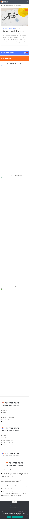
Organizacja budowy (9, 28)
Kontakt (4, 412)
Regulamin (4, 415)
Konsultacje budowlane (7, 440)
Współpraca (5, 438)
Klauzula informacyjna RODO (9, 417)
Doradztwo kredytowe (7, 442)
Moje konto (5, 410)
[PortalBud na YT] (27, 53)
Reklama (4, 435)
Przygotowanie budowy (7, 444)
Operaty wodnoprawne (8, 447)
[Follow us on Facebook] (25, 53)
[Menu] (27, 2)
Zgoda (9, 516)
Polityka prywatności (7, 419)
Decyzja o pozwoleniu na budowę (14, 31)
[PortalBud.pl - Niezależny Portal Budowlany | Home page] (6, 2)
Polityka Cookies (6, 421)
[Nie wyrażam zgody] (27, 514)
